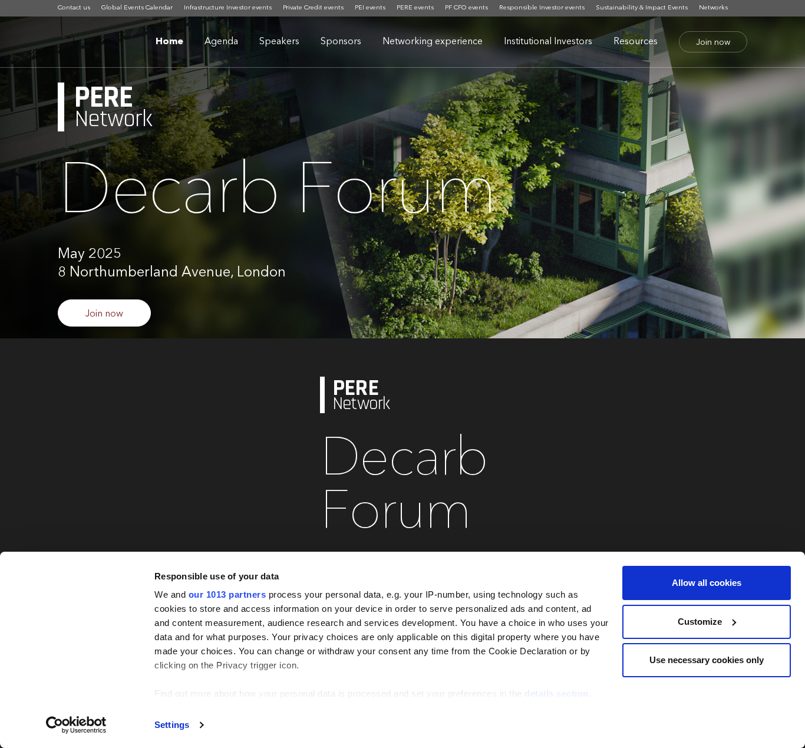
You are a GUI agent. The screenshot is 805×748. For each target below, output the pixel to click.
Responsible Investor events (542, 8)
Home (169, 42)
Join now (713, 42)
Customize (700, 622)
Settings (171, 725)
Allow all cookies (706, 583)
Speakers (279, 42)
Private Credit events (313, 8)
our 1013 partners (227, 594)
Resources (635, 42)
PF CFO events (466, 8)
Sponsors (341, 42)
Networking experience (432, 42)
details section (556, 693)
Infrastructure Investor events (228, 8)
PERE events (415, 8)
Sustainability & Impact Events (642, 8)
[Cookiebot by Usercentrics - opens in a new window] (76, 725)
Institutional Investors (548, 42)
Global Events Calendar (137, 8)
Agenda (221, 42)
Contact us (74, 8)
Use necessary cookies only (706, 660)
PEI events (370, 8)
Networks (713, 8)
